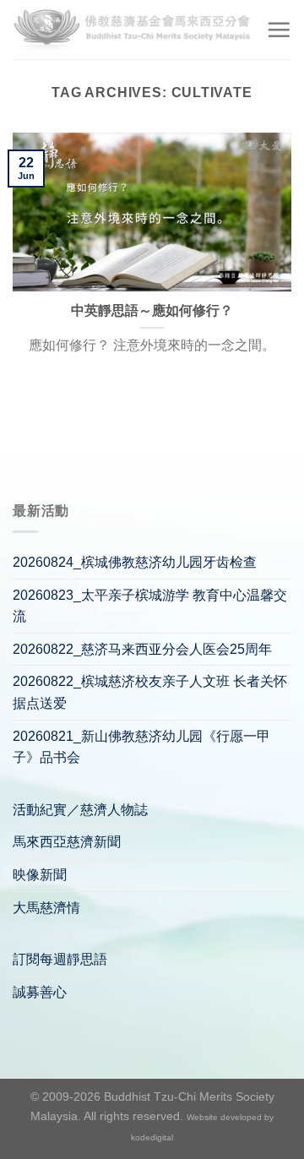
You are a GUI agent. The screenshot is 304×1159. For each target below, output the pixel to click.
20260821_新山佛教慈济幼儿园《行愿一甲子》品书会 (141, 747)
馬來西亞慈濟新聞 (67, 842)
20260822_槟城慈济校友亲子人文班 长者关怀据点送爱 (150, 692)
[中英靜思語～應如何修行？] (152, 212)
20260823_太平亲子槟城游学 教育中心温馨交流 (150, 606)
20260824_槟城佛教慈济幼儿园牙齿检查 (135, 562)
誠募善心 (40, 992)
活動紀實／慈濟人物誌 (80, 810)
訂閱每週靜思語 (60, 959)
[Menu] (278, 29)
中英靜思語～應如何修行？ (152, 310)
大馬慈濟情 (46, 908)
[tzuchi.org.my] (133, 29)
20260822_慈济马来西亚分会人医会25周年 (142, 649)
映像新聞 (40, 875)
